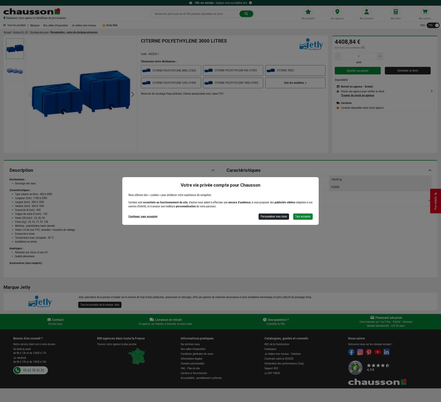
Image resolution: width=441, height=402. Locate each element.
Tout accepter (303, 216)
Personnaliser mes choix (274, 216)
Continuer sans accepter (143, 216)
